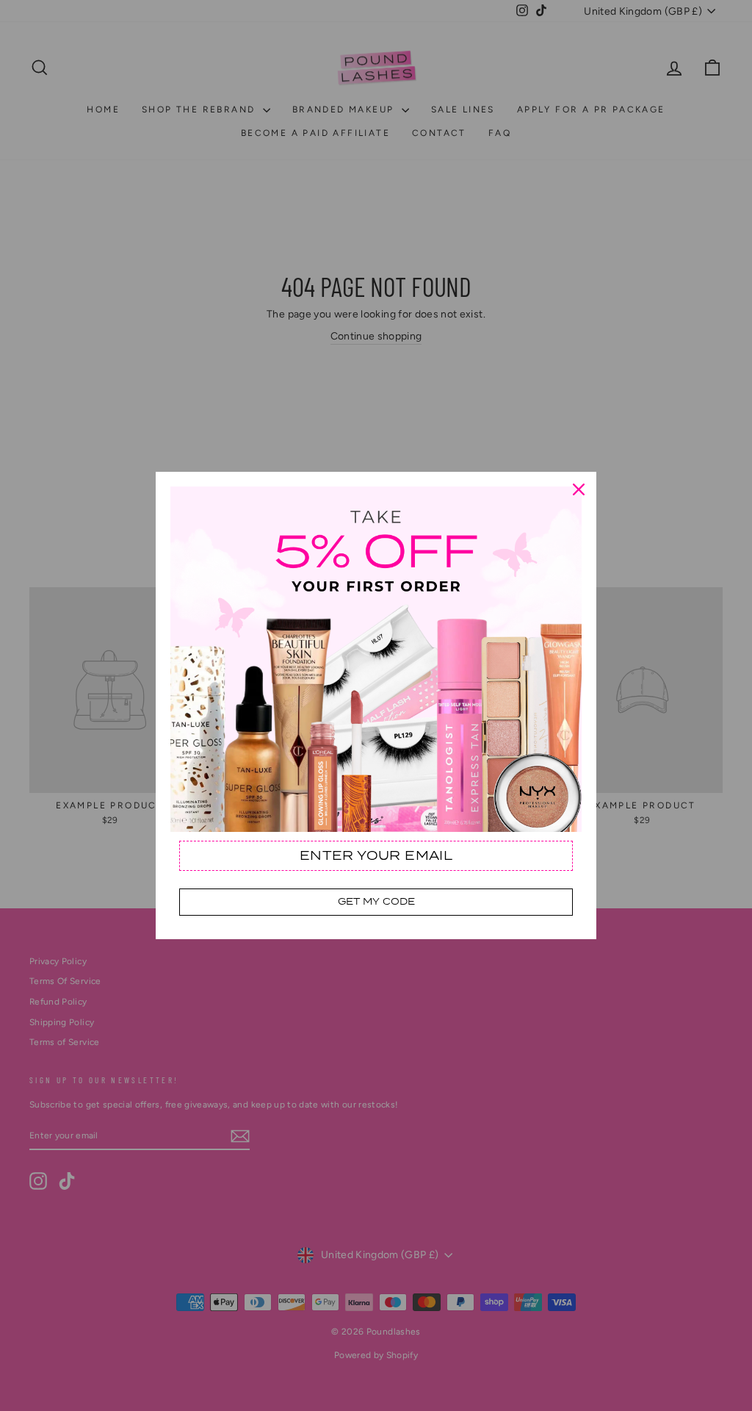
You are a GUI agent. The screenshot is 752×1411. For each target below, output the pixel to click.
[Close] (578, 489)
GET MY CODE (376, 901)
